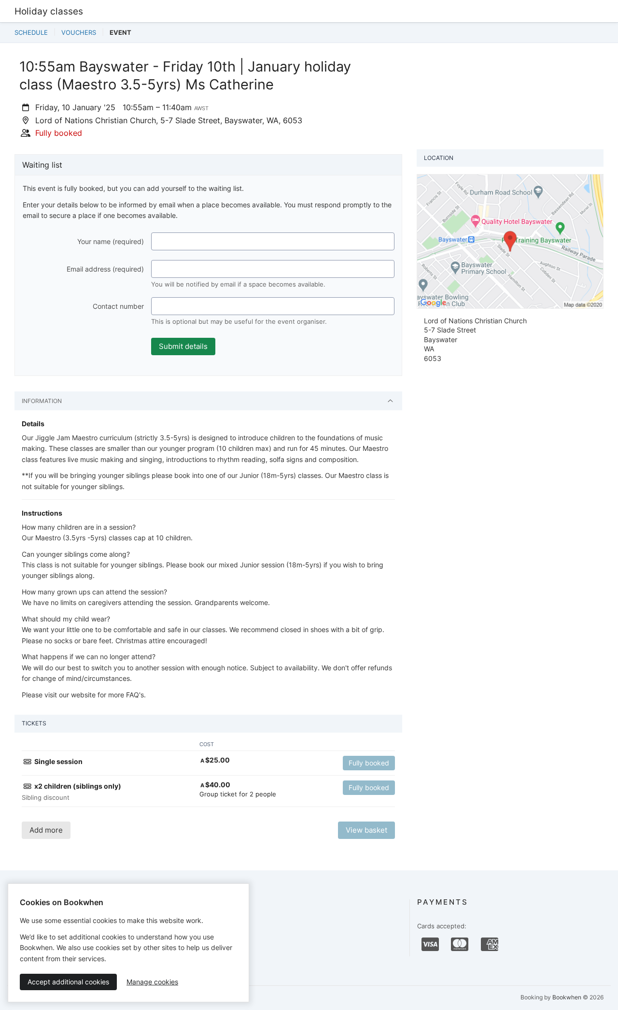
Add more (46, 830)
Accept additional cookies (68, 982)
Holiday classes (48, 11)
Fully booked (369, 763)
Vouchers (78, 32)
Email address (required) (105, 269)
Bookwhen (566, 997)
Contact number (118, 306)
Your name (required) (110, 241)
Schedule (31, 32)
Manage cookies (152, 982)
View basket (366, 830)
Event (120, 32)
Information (42, 400)
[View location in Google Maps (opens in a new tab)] (510, 241)
